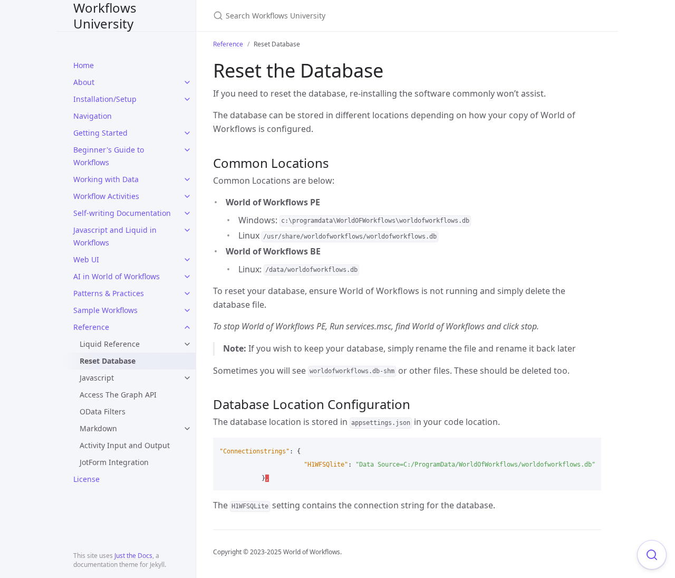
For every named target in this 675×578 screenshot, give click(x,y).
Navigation (92, 116)
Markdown (98, 428)
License (86, 479)
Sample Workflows (105, 310)
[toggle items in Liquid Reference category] (187, 344)
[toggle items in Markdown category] (187, 428)
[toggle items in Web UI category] (187, 259)
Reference (91, 327)
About (83, 82)
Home (83, 65)
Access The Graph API (118, 395)
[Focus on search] (652, 555)
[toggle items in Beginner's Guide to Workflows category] (187, 149)
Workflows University (105, 15)
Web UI (86, 259)
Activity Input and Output (125, 445)
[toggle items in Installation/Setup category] (187, 99)
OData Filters (103, 411)
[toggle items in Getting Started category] (187, 133)
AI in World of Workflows (116, 276)
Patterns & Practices (108, 293)
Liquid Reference (110, 344)
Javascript (97, 378)
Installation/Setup (105, 99)
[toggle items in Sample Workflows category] (187, 310)
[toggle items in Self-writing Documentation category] (187, 213)
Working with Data (106, 179)
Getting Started (100, 133)
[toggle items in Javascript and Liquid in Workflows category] (187, 230)
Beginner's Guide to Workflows (108, 156)
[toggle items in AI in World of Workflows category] (187, 276)
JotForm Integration (114, 462)
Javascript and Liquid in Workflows (115, 236)
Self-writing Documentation (122, 213)
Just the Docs (133, 555)
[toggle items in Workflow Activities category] (187, 196)
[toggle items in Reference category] (187, 327)
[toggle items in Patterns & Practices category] (187, 293)
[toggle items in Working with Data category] (187, 179)
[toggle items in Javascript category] (187, 377)
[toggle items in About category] (187, 82)
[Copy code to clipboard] (588, 449)
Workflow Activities (106, 196)
